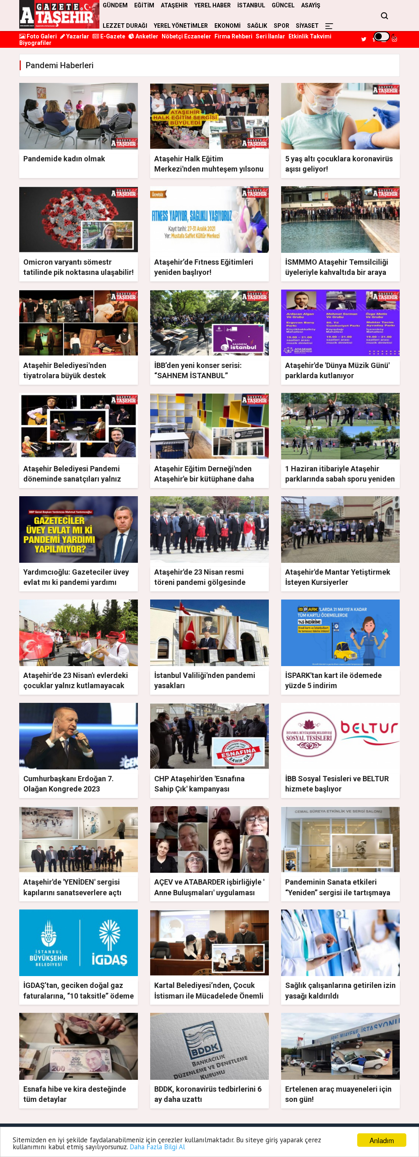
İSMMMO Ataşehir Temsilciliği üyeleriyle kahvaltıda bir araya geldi (336, 272)
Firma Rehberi (233, 36)
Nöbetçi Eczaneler (186, 36)
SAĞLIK (257, 25)
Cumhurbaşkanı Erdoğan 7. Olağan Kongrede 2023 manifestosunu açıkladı (68, 788)
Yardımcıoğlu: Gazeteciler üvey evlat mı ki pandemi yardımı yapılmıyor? (76, 582)
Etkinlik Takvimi (309, 36)
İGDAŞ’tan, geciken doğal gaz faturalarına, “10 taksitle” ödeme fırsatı (78, 995)
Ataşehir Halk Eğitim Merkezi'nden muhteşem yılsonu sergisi (209, 168)
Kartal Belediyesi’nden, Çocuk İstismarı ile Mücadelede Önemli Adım (209, 995)
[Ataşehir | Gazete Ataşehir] (59, 14)
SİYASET (307, 25)
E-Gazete (112, 36)
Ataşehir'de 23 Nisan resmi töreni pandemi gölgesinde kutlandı (200, 582)
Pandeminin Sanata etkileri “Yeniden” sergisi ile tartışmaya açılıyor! (337, 892)
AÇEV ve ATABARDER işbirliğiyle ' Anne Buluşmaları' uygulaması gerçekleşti (209, 892)
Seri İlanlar (270, 36)
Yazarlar (77, 36)
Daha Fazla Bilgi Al (157, 1146)
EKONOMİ (227, 25)
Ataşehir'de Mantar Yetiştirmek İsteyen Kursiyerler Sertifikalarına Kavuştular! (337, 582)
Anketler (146, 36)
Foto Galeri (41, 36)
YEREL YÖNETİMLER (181, 25)
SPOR (281, 25)
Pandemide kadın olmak (64, 158)
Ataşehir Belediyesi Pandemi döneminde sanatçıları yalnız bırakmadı (72, 478)
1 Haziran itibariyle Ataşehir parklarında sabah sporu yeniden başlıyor (340, 478)
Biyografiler (35, 43)
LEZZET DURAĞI (125, 25)
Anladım (381, 1140)
